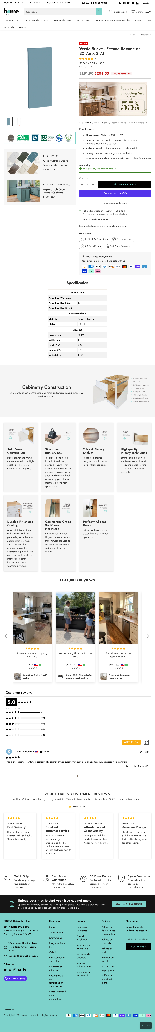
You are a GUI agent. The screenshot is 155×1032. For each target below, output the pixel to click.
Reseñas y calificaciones (84, 964)
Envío (82, 226)
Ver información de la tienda (95, 218)
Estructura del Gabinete (84, 955)
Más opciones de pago (115, 203)
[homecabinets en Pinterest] (124, 4)
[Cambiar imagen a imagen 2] (19, 121)
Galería (53, 952)
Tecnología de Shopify (47, 1015)
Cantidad (84, 178)
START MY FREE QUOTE (128, 904)
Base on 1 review (13, 708)
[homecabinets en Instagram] (128, 4)
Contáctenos (55, 938)
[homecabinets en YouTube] (132, 4)
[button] (7, 638)
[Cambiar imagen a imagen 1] (8, 121)
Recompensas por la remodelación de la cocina (56, 981)
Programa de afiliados (55, 968)
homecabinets (27, 1015)
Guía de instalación (82, 937)
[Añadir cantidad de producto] (93, 184)
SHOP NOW (49, 169)
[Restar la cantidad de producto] (82, 184)
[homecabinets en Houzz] (137, 4)
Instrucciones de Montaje (83, 946)
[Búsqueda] (99, 11)
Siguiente (145, 34)
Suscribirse (138, 946)
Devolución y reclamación (83, 973)
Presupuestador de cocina (57, 959)
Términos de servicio (108, 959)
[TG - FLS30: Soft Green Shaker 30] (40, 78)
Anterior (133, 34)
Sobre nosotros (56, 932)
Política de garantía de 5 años (107, 979)
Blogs (52, 927)
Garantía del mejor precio (108, 968)
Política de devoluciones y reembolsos (108, 930)
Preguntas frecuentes (82, 928)
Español (146, 3)
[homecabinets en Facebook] (120, 4)
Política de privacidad (107, 941)
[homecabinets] (11, 11)
